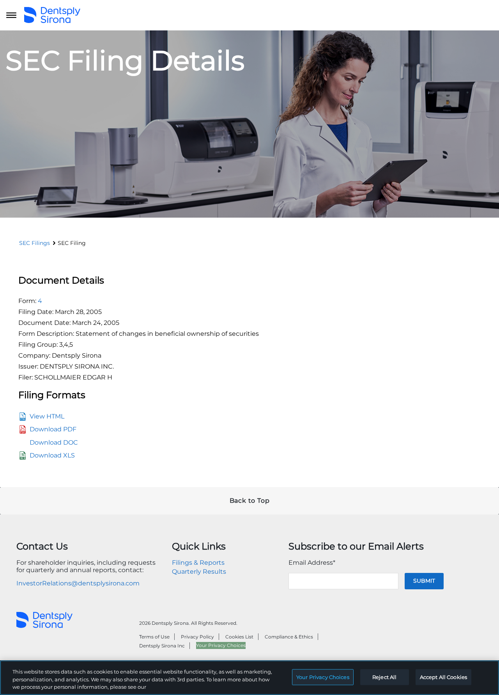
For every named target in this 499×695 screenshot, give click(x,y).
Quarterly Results (199, 571)
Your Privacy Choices (221, 645)
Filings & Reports (198, 562)
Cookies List (239, 637)
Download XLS (52, 455)
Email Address (311, 562)
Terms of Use (154, 637)
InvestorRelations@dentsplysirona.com (78, 583)
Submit (424, 580)
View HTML (47, 416)
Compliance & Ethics (289, 637)
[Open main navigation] (11, 15)
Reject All (384, 677)
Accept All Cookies (443, 677)
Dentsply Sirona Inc (162, 646)
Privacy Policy (197, 637)
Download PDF (53, 429)
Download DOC (54, 442)
